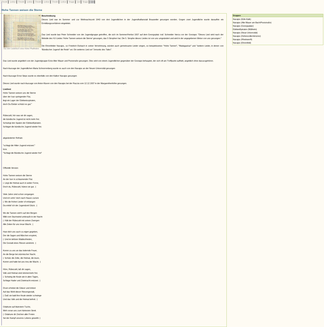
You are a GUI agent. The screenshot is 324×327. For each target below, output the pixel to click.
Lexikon (12, 2)
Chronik (4, 2)
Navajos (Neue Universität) (245, 33)
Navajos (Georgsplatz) (243, 26)
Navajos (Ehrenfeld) (242, 43)
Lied (78, 2)
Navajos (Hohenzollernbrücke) (247, 36)
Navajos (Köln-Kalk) (242, 19)
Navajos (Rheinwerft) (242, 39)
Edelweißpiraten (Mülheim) (245, 29)
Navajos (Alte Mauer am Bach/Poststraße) (252, 22)
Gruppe (71, 2)
